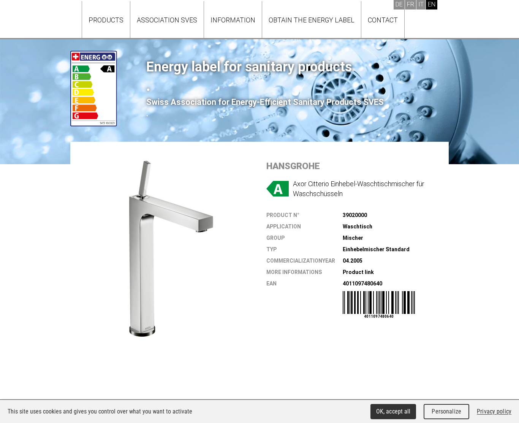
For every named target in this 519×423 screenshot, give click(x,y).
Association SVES (167, 20)
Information (232, 20)
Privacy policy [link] (494, 411)
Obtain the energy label (311, 20)
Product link (358, 272)
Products (106, 20)
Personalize (446, 411)
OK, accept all (393, 411)
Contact (383, 20)
